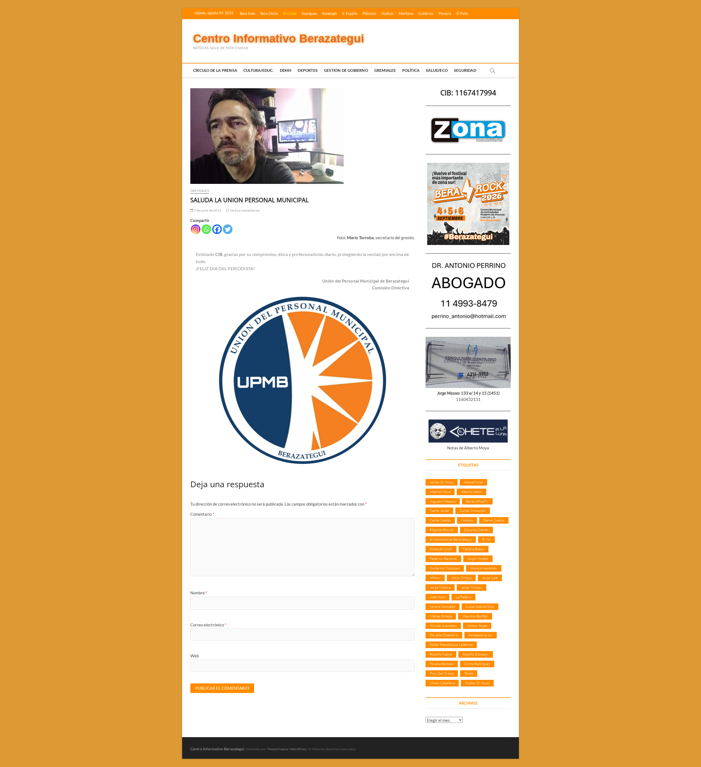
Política (411, 70)
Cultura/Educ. (258, 70)
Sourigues (309, 13)
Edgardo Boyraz (442, 530)
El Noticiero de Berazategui (451, 539)
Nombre (198, 592)
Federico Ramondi (443, 558)
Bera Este (247, 13)
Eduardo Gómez (476, 530)
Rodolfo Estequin (475, 654)
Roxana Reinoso (442, 663)
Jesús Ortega (461, 577)
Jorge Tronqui (471, 587)
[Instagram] (195, 229)
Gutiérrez (425, 13)
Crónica (467, 520)
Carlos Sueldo (440, 520)
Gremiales (385, 70)
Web (194, 655)
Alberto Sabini (471, 491)
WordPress (298, 749)
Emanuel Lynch (441, 549)
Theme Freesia (277, 749)
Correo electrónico (208, 624)
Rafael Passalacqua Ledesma (451, 644)
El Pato (462, 13)
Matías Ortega (441, 616)
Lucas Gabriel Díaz (480, 606)
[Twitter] (227, 229)
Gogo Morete (478, 558)
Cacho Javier (439, 510)
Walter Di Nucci (477, 683)
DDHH (286, 70)
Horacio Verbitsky (483, 568)
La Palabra (463, 597)
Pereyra (445, 13)
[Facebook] (217, 229)
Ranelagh (329, 13)
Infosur (435, 577)
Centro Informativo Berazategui (278, 38)
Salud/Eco (437, 70)
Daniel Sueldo (493, 520)
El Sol (486, 539)
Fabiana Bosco (473, 549)
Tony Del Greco (442, 673)
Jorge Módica (440, 587)
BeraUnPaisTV (477, 501)
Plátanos (369, 13)
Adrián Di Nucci (441, 482)
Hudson (387, 13)
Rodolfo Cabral (441, 654)
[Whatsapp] (206, 229)
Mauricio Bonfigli (475, 616)
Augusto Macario (443, 501)
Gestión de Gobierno (346, 70)
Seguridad (465, 70)
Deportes (308, 70)
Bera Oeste (269, 13)
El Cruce (290, 13)
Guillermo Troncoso (445, 568)
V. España (349, 13)
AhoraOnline (473, 482)
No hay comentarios (244, 210)
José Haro (437, 597)
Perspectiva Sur (481, 635)
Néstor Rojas (477, 625)
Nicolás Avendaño (443, 625)
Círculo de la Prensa (215, 70)
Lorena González (442, 606)
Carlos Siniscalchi (472, 510)
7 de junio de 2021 (207, 210)
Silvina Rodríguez (477, 663)
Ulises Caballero (442, 683)
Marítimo (406, 13)
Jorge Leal (490, 577)
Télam (468, 673)
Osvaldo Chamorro (444, 635)
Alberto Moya (440, 491)
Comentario (202, 514)
